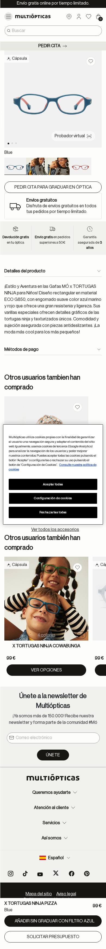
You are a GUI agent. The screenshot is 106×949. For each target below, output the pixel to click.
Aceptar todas (53, 484)
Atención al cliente (51, 807)
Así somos (51, 838)
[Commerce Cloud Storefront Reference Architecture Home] (37, 16)
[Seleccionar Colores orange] (37, 166)
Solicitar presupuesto (53, 937)
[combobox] (53, 31)
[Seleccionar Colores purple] (59, 166)
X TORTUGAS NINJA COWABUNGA (46, 646)
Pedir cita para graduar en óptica (53, 187)
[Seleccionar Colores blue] (15, 166)
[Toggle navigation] (8, 16)
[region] (53, 474)
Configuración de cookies (53, 498)
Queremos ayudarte (51, 792)
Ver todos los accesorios (55, 529)
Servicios (51, 823)
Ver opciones (46, 670)
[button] (79, 16)
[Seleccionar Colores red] (80, 166)
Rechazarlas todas (53, 512)
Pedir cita (49, 46)
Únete (53, 755)
